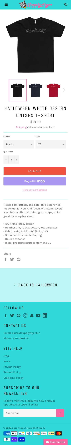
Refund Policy (12, 372)
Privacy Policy (12, 366)
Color (6, 136)
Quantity (8, 151)
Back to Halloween (37, 285)
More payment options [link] (34, 189)
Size (38, 136)
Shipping (21, 127)
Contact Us (57, 442)
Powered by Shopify (35, 428)
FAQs (6, 355)
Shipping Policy (13, 377)
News (6, 361)
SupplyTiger (18, 428)
